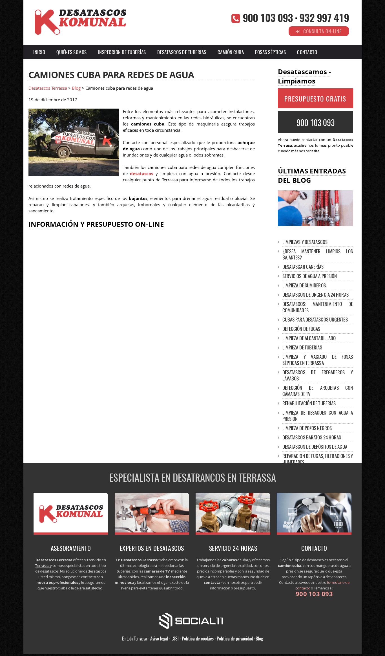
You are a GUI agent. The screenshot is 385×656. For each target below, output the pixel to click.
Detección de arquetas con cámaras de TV (317, 390)
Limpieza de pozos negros (307, 428)
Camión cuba (231, 52)
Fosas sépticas (270, 52)
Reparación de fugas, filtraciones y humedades (317, 459)
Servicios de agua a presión (309, 275)
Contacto (307, 52)
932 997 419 (324, 17)
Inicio (39, 52)
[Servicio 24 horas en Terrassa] (233, 533)
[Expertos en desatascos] (152, 533)
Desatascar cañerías (303, 266)
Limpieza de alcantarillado (309, 338)
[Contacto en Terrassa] (314, 533)
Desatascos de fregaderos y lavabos (317, 375)
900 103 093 (268, 17)
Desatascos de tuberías (181, 52)
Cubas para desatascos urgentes (315, 319)
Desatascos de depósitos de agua (314, 446)
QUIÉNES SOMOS (71, 52)
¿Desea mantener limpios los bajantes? (317, 254)
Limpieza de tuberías (302, 347)
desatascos (141, 173)
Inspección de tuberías (122, 52)
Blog (76, 88)
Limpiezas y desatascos (305, 241)
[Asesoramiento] (71, 533)
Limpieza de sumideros (304, 285)
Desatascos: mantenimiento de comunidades (317, 307)
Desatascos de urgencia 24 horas (315, 294)
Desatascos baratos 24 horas (311, 437)
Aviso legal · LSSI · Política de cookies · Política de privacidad (201, 638)
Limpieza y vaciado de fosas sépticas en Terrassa (317, 359)
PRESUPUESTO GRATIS (315, 99)
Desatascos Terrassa (47, 88)
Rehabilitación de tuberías (309, 403)
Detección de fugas (301, 328)
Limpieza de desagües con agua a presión (317, 415)
